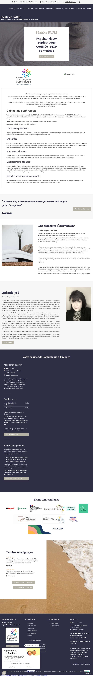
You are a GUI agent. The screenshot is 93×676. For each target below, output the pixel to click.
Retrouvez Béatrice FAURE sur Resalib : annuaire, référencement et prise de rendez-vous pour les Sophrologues (23, 675)
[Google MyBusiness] (79, 2)
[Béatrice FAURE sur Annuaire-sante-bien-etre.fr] (87, 671)
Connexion (88, 673)
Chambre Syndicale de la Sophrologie (61, 671)
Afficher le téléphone (70, 2)
